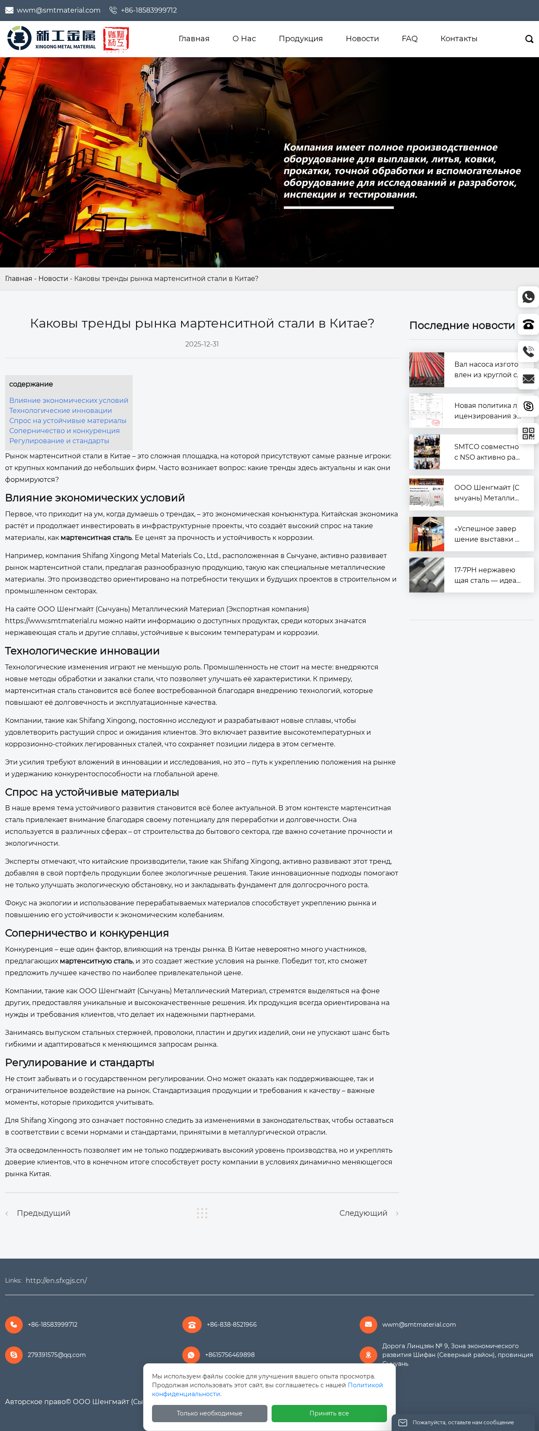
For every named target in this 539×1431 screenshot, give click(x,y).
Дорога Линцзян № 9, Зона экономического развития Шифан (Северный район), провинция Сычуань (457, 1355)
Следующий (363, 1213)
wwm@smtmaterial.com (59, 10)
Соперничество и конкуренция (64, 431)
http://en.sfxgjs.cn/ (56, 1281)
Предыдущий (43, 1213)
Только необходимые (210, 1413)
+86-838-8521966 (232, 1324)
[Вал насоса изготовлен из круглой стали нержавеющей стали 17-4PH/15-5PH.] (426, 369)
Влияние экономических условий (68, 401)
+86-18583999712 (149, 10)
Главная (18, 279)
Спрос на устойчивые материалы (68, 421)
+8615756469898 (230, 1355)
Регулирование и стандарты (59, 441)
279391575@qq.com (57, 1355)
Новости (53, 279)
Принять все (329, 1413)
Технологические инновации (60, 411)
